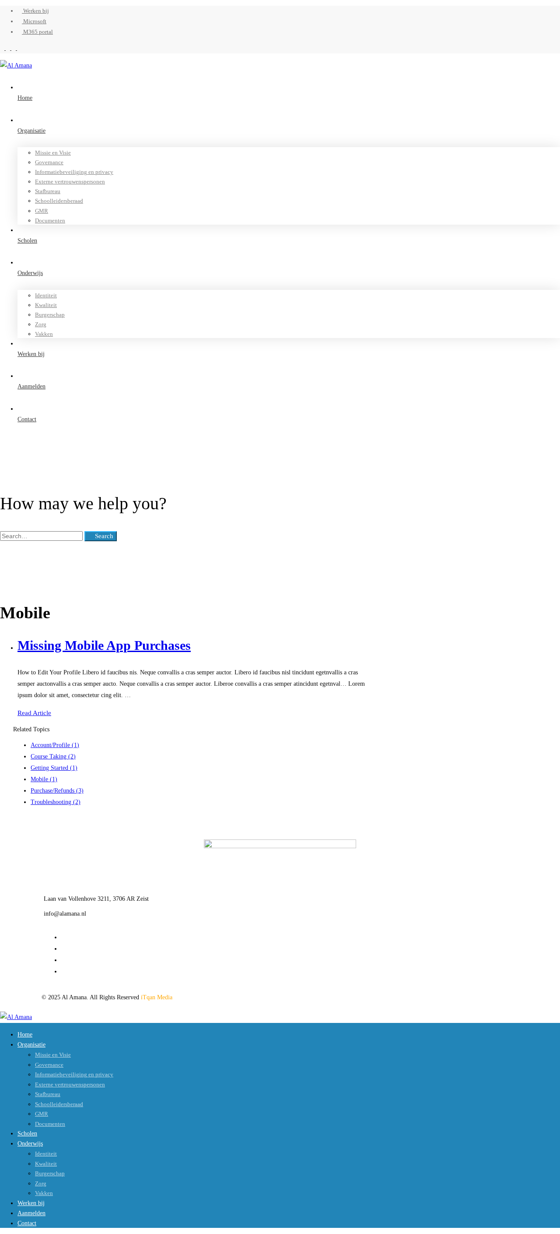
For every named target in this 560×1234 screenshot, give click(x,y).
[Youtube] (63, 971)
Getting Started (54, 768)
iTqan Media (156, 997)
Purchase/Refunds (57, 790)
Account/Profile (55, 745)
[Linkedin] (63, 960)
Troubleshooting (55, 802)
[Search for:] (42, 536)
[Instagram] (63, 948)
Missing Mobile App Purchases (104, 645)
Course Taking (53, 756)
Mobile (44, 779)
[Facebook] (63, 937)
